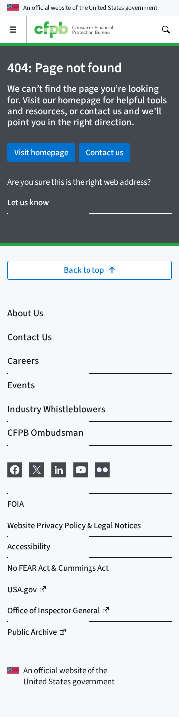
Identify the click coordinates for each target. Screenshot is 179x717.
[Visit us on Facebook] (14, 469)
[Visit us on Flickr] (102, 469)
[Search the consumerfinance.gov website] (165, 29)
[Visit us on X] (36, 469)
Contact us (104, 153)
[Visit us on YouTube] (80, 469)
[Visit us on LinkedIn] (58, 469)
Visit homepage (41, 153)
